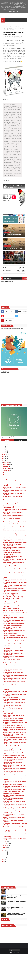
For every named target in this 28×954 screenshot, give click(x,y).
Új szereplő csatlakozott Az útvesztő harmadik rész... (13, 772)
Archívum (7, 440)
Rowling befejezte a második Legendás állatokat (13, 494)
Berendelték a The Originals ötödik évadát (14, 757)
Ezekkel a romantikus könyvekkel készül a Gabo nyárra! (14, 679)
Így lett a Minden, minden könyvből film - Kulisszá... (14, 641)
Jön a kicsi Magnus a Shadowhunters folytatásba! (13, 835)
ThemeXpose (16, 952)
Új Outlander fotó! (8, 554)
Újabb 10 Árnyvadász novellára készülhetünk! (11, 519)
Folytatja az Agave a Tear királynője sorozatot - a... (13, 650)
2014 (3, 854)
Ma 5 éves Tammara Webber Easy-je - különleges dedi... (13, 544)
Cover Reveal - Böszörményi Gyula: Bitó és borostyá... (14, 614)
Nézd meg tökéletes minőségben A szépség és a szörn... (15, 676)
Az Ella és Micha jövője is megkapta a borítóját (13, 605)
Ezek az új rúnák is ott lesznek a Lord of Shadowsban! (13, 654)
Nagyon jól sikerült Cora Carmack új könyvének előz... (13, 478)
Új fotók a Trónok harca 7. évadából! (13, 610)
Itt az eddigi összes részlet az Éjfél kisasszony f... (12, 644)
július (4, 472)
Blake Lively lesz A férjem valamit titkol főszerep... (13, 539)
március (5, 843)
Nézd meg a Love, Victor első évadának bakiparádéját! (16, 902)
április (5, 841)
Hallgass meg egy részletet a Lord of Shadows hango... (13, 557)
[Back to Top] (19, 950)
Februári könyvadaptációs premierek (13, 261)
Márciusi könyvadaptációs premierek (13, 248)
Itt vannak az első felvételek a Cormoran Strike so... (14, 685)
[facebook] (9, 950)
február (5, 845)
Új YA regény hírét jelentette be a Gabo (13, 791)
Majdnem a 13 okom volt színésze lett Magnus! (13, 821)
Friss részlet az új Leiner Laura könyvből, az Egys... (14, 769)
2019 (3, 457)
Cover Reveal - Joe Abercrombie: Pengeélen (15, 569)
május (5, 476)
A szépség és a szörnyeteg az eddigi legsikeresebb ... (13, 759)
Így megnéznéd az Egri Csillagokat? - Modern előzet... (13, 763)
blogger (25, 278)
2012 (3, 858)
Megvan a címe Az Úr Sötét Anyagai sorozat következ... (15, 524)
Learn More (12, 11)
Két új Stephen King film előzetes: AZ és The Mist (15, 808)
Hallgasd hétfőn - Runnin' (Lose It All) (13, 718)
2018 (3, 458)
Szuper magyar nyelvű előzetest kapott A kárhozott (14, 715)
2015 (3, 852)
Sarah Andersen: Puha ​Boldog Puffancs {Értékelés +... (14, 802)
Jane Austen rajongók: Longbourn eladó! (14, 732)
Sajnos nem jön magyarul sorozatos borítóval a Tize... (13, 500)
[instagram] (11, 950)
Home (4, 26)
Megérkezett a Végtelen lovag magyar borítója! (13, 513)
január (5, 847)
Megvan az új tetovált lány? (10, 697)
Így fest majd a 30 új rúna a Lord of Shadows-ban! (12, 628)
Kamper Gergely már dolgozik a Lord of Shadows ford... (14, 631)
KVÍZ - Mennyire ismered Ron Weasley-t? (17, 890)
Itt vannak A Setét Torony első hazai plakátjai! (13, 673)
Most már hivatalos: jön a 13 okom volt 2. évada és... (14, 818)
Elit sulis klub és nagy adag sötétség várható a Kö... (15, 752)
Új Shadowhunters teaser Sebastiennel (14, 789)
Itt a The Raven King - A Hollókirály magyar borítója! (14, 621)
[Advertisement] (14, 389)
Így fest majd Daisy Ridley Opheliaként (13, 623)
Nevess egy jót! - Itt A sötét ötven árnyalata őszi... (15, 781)
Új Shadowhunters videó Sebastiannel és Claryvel (14, 682)
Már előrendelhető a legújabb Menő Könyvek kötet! (13, 735)
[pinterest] (15, 950)
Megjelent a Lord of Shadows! (11, 608)
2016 (3, 850)
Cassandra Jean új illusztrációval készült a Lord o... (14, 576)
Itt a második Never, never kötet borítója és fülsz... (15, 583)
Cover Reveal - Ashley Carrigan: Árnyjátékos (15, 612)
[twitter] (13, 950)
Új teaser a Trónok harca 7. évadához (13, 588)
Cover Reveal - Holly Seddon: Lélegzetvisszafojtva (11, 594)
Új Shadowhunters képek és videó (12, 552)
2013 (3, 856)
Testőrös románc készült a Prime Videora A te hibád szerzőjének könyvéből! (17, 913)
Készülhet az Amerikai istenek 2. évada (13, 755)
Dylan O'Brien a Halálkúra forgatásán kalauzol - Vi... (13, 811)
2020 (3, 455)
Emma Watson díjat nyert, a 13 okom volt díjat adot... (14, 814)
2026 (3, 443)
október (5, 466)
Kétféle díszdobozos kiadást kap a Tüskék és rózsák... (14, 647)
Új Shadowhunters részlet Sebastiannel (14, 530)
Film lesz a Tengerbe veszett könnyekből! (14, 522)
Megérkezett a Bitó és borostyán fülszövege (12, 706)
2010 (3, 861)
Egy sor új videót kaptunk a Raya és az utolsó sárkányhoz (16, 896)
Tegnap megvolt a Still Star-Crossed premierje (13, 497)
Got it (18, 11)
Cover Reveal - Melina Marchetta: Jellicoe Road (14, 591)
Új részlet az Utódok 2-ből (10, 633)
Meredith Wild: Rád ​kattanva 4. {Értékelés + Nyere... (15, 730)
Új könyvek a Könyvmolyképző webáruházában (11, 712)
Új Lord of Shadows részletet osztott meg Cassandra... (14, 775)
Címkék (21, 440)
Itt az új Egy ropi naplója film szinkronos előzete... (14, 700)
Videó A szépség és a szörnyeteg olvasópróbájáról (12, 749)
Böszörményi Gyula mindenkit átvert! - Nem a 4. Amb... (15, 722)
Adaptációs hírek (7, 232)
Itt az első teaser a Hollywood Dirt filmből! (14, 727)
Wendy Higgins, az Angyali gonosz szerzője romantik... (14, 830)
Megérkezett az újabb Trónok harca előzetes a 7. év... (13, 566)
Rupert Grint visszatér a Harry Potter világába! (16, 908)
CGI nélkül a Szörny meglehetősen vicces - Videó (14, 487)
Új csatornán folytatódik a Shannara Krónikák (13, 746)
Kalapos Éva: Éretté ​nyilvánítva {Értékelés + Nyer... (15, 838)
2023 (3, 449)
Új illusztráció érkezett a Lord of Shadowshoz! (11, 660)
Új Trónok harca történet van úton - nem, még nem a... (14, 579)
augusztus (6, 470)
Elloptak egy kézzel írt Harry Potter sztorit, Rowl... (14, 743)
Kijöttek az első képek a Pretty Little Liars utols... (14, 527)
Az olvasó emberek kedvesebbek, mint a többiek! (14, 778)
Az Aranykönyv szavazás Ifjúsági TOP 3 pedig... (13, 484)
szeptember (6, 468)
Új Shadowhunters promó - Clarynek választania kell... (13, 506)
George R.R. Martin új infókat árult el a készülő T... (13, 709)
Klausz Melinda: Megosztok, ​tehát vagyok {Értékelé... (14, 560)
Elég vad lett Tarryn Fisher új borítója (13, 597)
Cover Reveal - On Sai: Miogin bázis (12, 625)
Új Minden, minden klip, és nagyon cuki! (13, 635)
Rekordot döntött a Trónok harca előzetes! (15, 542)
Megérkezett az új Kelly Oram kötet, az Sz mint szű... (14, 805)
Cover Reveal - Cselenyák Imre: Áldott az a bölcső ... (14, 703)
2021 (3, 453)
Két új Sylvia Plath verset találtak (12, 532)
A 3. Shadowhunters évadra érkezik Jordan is (15, 666)
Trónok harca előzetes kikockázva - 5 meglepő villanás (13, 563)
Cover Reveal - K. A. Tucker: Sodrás (12, 571)
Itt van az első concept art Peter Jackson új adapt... (15, 510)
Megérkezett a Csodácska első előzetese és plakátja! (15, 573)
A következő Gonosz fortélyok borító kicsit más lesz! (14, 491)
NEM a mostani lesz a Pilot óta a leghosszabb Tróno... (15, 481)
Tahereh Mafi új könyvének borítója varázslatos (13, 516)
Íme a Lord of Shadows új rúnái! (11, 550)
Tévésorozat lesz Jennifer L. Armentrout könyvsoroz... (14, 663)
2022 (3, 451)
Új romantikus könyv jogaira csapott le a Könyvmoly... (14, 796)
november (6, 464)
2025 (3, 445)
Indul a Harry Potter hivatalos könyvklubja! (15, 833)
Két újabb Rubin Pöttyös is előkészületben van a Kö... (14, 602)
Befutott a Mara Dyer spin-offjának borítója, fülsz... (13, 799)
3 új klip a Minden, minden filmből (12, 793)
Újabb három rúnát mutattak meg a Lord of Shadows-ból (15, 638)
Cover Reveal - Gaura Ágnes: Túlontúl (13, 534)
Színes (12, 28)
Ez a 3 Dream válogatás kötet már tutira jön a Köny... (15, 691)
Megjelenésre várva (7, 28)
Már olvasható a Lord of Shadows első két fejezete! (14, 688)
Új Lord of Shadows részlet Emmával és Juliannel (13, 618)
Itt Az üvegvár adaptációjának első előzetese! (12, 669)
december (6, 462)
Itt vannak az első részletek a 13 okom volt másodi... (14, 787)
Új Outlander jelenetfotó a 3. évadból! (13, 720)
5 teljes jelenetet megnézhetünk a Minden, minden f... (15, 827)
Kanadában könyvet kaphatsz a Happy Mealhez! (13, 657)
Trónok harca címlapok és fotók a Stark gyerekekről (14, 548)
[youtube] (17, 950)
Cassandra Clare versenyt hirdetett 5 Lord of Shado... (14, 740)
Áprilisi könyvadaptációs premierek (12, 234)
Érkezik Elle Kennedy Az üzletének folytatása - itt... (12, 599)
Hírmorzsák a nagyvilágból (11, 26)
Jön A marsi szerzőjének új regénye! (13, 784)
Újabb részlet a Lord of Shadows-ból (13, 725)
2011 (3, 860)
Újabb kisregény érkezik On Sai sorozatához (15, 737)
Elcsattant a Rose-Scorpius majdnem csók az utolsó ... (14, 536)
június (5, 474)
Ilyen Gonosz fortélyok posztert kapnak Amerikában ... (14, 766)
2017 (3, 460)
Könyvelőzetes (20, 26)
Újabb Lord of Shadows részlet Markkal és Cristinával (14, 695)
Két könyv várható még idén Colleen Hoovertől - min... (13, 503)
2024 (3, 447)
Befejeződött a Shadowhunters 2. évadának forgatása (15, 824)
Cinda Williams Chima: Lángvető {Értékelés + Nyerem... (15, 586)
